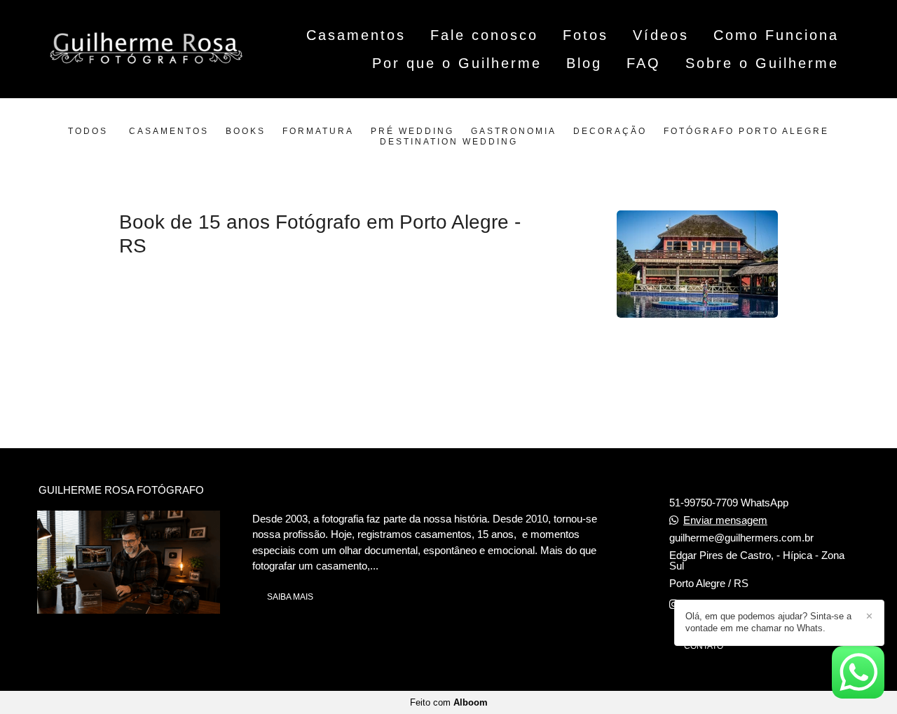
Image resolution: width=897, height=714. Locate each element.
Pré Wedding (412, 131)
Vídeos (661, 35)
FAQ (643, 63)
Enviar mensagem (725, 520)
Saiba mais (290, 597)
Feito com (449, 702)
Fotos (585, 35)
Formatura (318, 131)
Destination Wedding (449, 142)
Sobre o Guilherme (762, 63)
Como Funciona (776, 35)
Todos (88, 131)
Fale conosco (484, 35)
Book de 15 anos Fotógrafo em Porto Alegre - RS (320, 234)
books (246, 131)
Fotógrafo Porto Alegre (746, 131)
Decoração (610, 131)
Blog (584, 63)
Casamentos (356, 35)
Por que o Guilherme (457, 63)
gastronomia (513, 131)
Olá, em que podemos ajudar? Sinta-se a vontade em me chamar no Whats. (768, 622)
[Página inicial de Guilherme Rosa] (146, 49)
